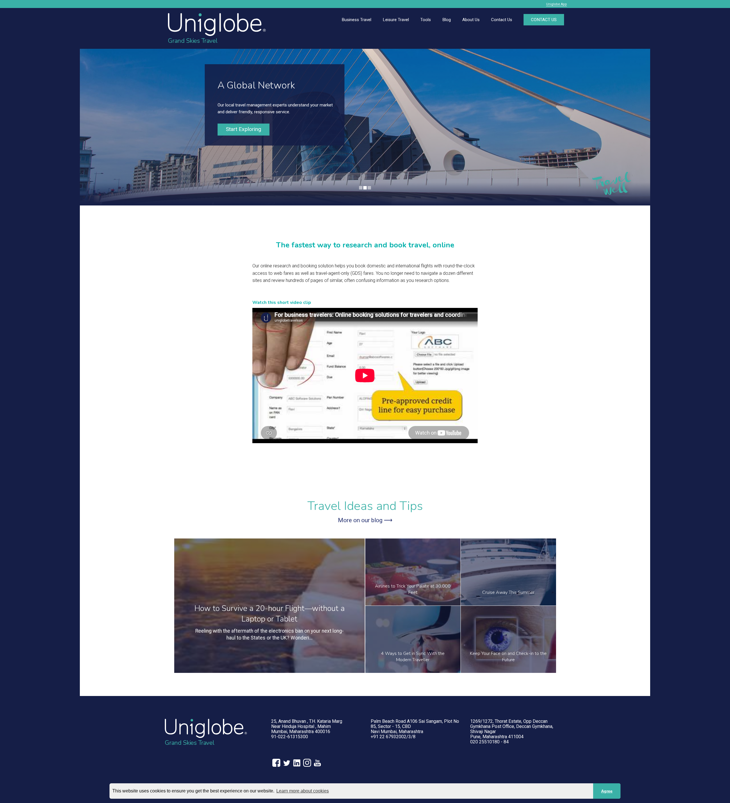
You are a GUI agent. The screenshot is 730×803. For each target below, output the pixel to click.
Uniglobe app (556, 4)
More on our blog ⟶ (365, 520)
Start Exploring (243, 129)
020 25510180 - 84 (489, 742)
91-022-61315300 (289, 736)
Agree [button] (607, 791)
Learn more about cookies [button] (302, 790)
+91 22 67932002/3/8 (393, 736)
